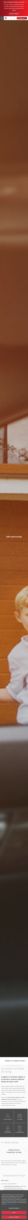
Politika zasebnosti (12, 1204)
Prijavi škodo (14, 13)
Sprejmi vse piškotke (14, 1217)
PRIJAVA (14, 18)
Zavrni (14, 1212)
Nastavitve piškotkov (14, 1208)
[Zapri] (26, 1192)
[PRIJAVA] (14, 18)
